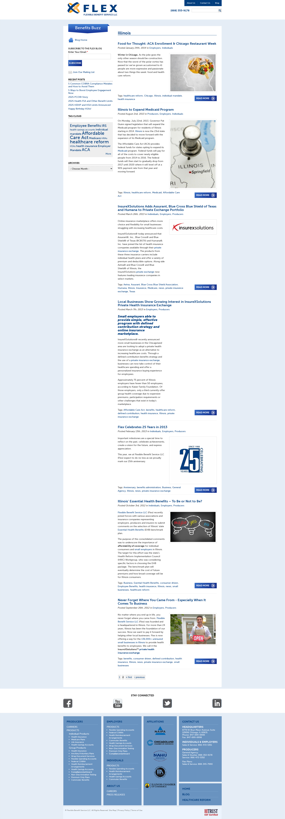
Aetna (127, 284)
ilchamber (160, 786)
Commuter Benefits (80, 780)
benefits (150, 410)
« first (129, 677)
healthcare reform (133, 95)
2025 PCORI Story (78, 97)
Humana (122, 288)
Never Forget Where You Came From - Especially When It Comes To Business (162, 601)
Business (166, 487)
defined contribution (128, 413)
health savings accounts (82, 129)
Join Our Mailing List (83, 72)
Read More (202, 98)
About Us (191, 3)
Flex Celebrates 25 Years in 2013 (142, 427)
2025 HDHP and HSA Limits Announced (89, 105)
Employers (155, 48)
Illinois (157, 95)
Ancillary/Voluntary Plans (82, 753)
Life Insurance (77, 742)
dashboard (81, 772)
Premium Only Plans (80, 777)
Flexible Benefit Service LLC (133, 512)
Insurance (141, 288)
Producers (152, 113)
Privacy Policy (124, 810)
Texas (132, 291)
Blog (217, 3)
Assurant (135, 284)
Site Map (112, 810)
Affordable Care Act (134, 410)
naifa (160, 730)
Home (186, 788)
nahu (160, 756)
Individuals (167, 48)
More (108, 153)
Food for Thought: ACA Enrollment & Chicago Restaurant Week (167, 44)
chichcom (160, 743)
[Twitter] (167, 703)
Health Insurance (79, 737)
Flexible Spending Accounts (83, 759)
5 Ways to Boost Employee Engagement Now (89, 91)
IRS (104, 126)
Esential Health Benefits (146, 583)
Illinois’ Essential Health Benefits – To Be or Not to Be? (160, 501)
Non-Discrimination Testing (83, 774)
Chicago (148, 95)
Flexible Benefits (92, 9)
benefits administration (149, 487)
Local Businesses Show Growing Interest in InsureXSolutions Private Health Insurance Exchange (164, 303)
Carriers (72, 726)
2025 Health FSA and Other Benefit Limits (90, 101)
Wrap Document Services (83, 756)
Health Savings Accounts (82, 745)
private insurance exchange (145, 360)
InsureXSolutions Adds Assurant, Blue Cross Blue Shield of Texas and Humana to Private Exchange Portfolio (167, 208)
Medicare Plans (78, 739)
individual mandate (172, 95)
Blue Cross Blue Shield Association (159, 284)
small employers (143, 549)
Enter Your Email (78, 52)
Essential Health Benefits (131, 529)
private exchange (145, 271)
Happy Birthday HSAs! (79, 108)
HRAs (104, 138)
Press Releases (116, 794)
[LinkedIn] (217, 703)
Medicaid (122, 150)
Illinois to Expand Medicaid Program (146, 109)
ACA (86, 149)
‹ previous (139, 677)
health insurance (126, 99)
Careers (112, 791)
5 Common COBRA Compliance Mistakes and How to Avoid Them (90, 85)
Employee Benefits (128, 586)
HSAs (73, 146)
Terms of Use (136, 810)
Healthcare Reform (196, 800)
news (161, 288)
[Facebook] (68, 703)
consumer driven (169, 583)
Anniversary (130, 487)
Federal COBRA (78, 761)
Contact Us (205, 3)
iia (160, 772)
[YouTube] (117, 703)
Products (73, 730)
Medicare (152, 288)
